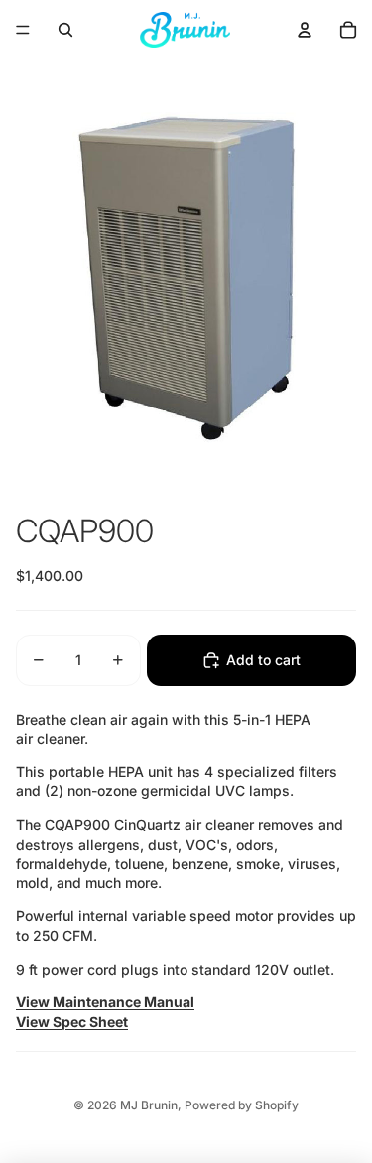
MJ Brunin (149, 1105)
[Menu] (23, 30)
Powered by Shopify (242, 1105)
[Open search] (65, 30)
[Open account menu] (304, 30)
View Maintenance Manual (105, 1001)
